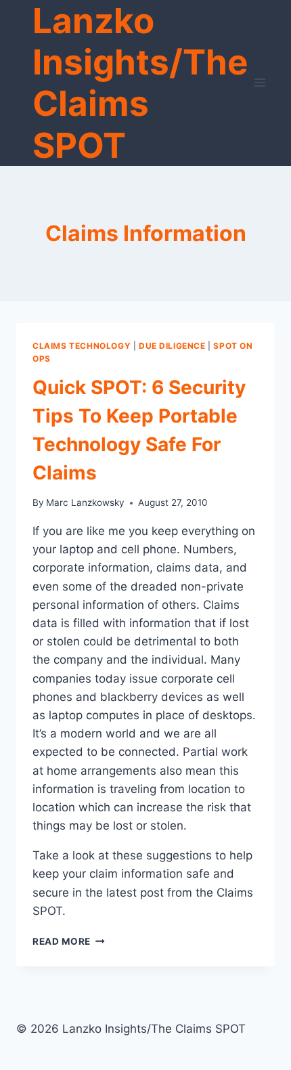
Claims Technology (81, 346)
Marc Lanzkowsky (85, 502)
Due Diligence (172, 346)
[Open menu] (260, 82)
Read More (68, 941)
